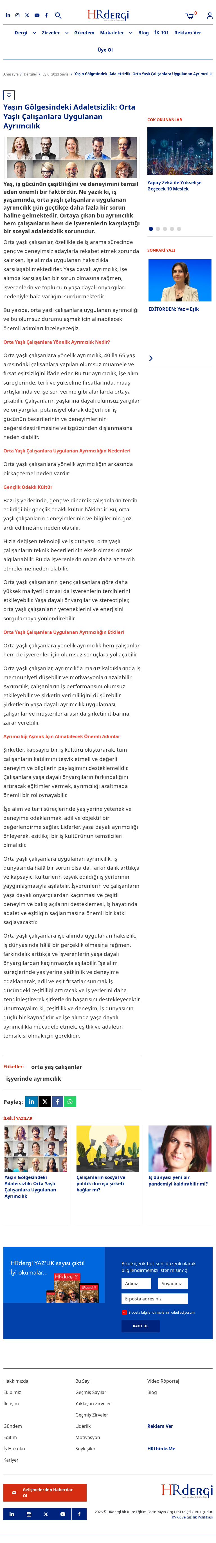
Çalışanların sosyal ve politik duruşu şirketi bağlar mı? (100, 1183)
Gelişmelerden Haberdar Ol (48, 1492)
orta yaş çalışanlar (56, 1067)
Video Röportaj (163, 1381)
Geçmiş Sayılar (90, 1392)
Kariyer (11, 1460)
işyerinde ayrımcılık (33, 1078)
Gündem (84, 33)
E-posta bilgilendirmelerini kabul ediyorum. (162, 1312)
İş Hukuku (14, 1449)
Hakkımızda (15, 1381)
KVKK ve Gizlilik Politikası (192, 1517)
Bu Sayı (83, 1381)
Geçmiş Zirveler (91, 1415)
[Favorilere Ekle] (9, 95)
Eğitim (10, 1437)
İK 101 (161, 33)
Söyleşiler (85, 1449)
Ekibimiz (12, 1392)
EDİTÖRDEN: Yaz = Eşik (173, 309)
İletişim (11, 1403)
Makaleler (112, 33)
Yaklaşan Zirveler (93, 1403)
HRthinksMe (161, 1449)
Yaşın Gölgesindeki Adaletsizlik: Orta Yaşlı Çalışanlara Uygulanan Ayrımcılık (30, 1186)
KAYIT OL (140, 1326)
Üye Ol (105, 50)
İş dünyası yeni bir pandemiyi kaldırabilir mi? (178, 1180)
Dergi (21, 33)
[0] (189, 15)
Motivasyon (87, 1437)
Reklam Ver (187, 33)
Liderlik (83, 1426)
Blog (143, 33)
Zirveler (51, 33)
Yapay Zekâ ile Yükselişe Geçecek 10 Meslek (174, 185)
